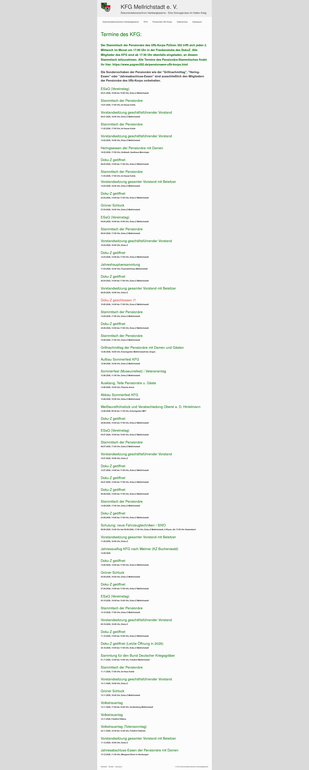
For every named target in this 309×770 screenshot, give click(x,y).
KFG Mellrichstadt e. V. (149, 6)
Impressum (197, 21)
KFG (146, 21)
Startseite (104, 767)
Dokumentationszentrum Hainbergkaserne (121, 21)
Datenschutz (182, 21)
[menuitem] (121, 21)
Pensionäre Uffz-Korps (162, 21)
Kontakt (111, 767)
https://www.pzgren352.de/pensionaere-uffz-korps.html (150, 64)
